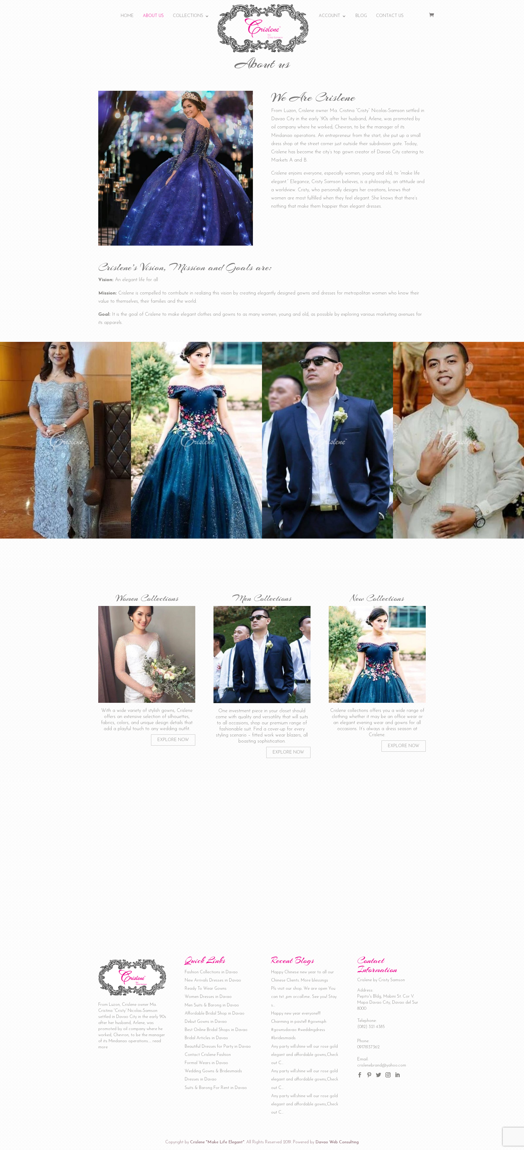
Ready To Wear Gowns (206, 988)
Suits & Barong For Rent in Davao (216, 1088)
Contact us (390, 16)
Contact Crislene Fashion (208, 1055)
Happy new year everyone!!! (296, 1013)
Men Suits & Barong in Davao (212, 1005)
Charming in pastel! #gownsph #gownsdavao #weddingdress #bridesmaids (298, 1029)
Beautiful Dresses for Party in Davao (218, 1046)
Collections (188, 16)
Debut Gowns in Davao (206, 1021)
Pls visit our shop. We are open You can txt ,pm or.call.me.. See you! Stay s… (304, 996)
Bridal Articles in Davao (206, 1038)
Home (127, 16)
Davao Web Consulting (337, 1142)
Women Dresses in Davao (208, 997)
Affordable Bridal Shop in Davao (214, 1013)
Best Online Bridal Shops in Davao (216, 1030)
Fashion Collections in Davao (211, 972)
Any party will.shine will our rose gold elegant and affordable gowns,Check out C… (304, 1054)
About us (153, 16)
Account (329, 16)
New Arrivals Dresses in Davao (213, 980)
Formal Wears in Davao (206, 1063)
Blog (361, 16)
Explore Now (173, 740)
